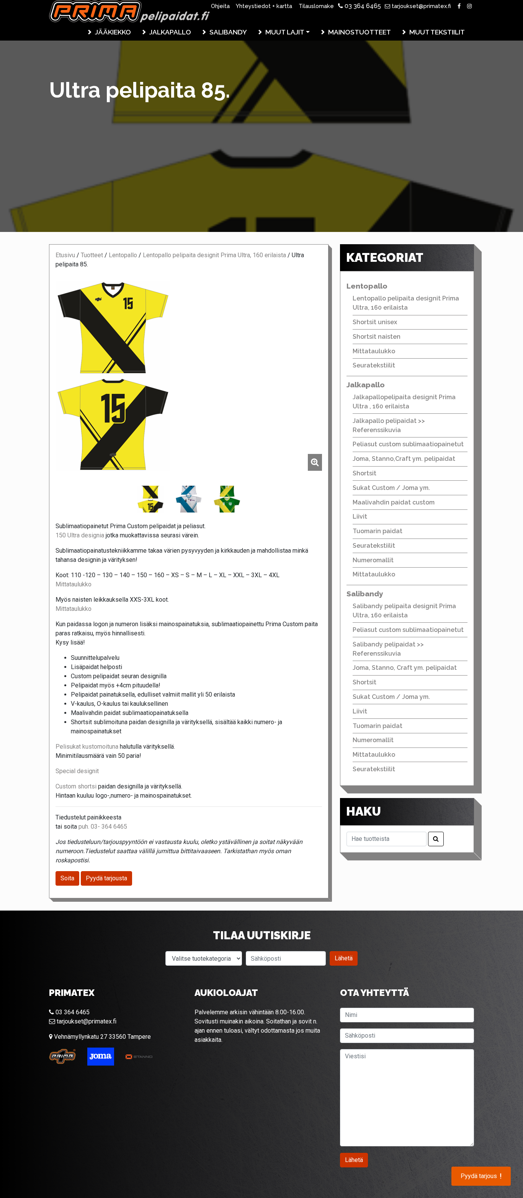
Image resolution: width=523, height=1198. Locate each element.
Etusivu (65, 255)
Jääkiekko (113, 32)
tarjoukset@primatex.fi (420, 6)
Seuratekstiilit (374, 365)
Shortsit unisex (375, 322)
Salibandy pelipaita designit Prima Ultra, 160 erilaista (404, 610)
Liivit (360, 516)
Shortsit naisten (376, 336)
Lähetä (344, 958)
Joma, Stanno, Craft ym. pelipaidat (405, 667)
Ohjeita (220, 6)
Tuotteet (92, 255)
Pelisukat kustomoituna (87, 746)
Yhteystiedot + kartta (264, 6)
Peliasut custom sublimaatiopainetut (408, 444)
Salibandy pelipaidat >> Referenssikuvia (388, 649)
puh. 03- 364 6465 (102, 826)
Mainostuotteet (359, 32)
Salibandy (228, 32)
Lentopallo (123, 255)
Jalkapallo (170, 32)
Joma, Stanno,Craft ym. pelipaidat (404, 458)
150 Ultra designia (80, 535)
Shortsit (364, 473)
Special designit (77, 771)
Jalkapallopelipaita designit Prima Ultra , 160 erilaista (404, 401)
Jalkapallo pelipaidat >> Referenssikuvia (389, 425)
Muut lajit (284, 32)
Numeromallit (373, 560)
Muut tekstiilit (437, 32)
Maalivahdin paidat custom (394, 502)
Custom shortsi (77, 786)
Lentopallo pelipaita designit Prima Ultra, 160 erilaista (214, 255)
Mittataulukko (74, 584)
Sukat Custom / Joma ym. (391, 487)
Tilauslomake (316, 6)
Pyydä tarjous (481, 1176)
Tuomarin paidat (377, 531)
